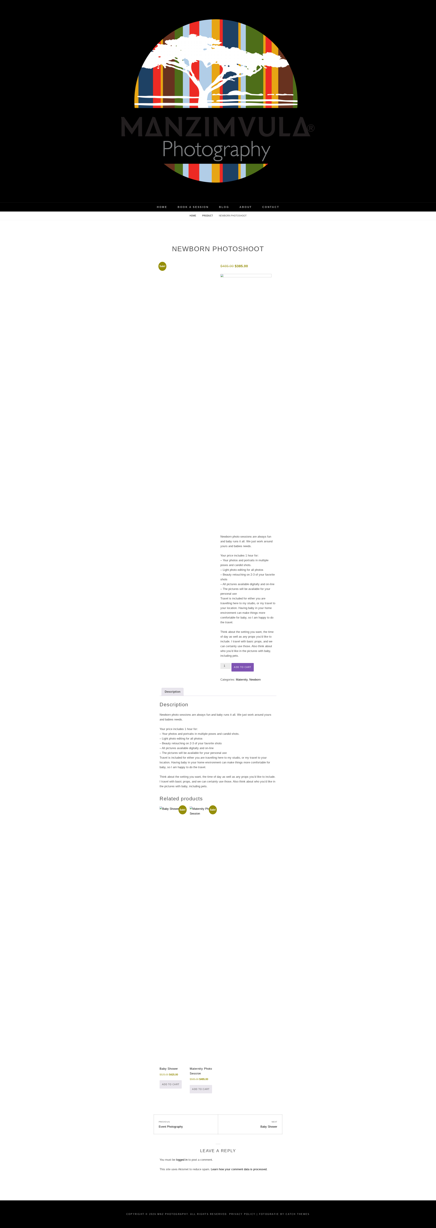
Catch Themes (298, 1214)
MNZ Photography (172, 1214)
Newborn (255, 679)
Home (162, 207)
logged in (182, 1159)
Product (208, 215)
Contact (270, 207)
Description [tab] (172, 691)
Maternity (242, 679)
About (245, 207)
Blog (224, 207)
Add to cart (242, 667)
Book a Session (193, 207)
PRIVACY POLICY (242, 1214)
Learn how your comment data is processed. (239, 1169)
